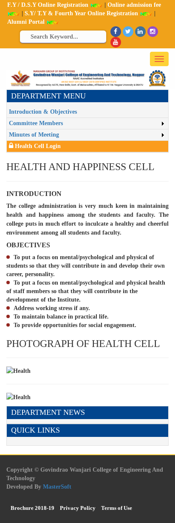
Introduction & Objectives (43, 112)
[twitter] (128, 31)
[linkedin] (140, 31)
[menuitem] (87, 112)
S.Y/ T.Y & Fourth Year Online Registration (82, 13)
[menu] (87, 123)
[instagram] (152, 31)
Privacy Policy (78, 508)
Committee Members (36, 123)
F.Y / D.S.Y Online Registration (48, 5)
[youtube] (115, 42)
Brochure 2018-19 (32, 508)
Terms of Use (116, 508)
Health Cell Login (38, 146)
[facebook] (115, 31)
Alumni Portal (26, 22)
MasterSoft (57, 487)
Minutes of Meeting (34, 134)
